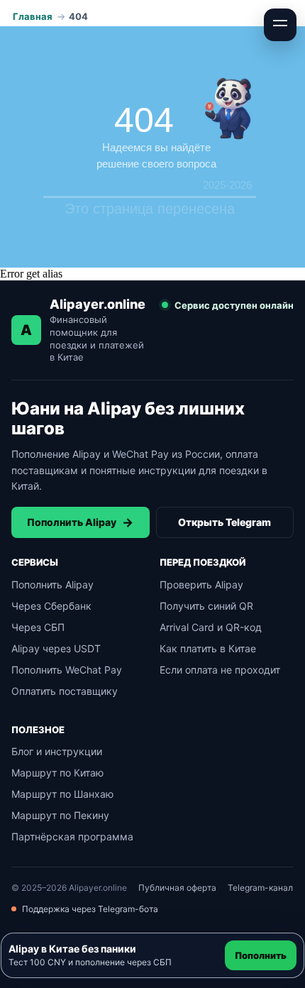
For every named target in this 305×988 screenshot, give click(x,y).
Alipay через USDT (56, 648)
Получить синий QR (206, 606)
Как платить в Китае (208, 648)
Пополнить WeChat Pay (66, 670)
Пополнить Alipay (80, 522)
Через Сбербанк (51, 606)
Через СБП (38, 627)
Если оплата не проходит (220, 670)
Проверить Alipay (201, 584)
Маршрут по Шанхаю (62, 794)
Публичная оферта (177, 887)
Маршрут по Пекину (60, 815)
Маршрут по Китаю (57, 773)
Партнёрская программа (72, 836)
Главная (32, 16)
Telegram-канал (260, 887)
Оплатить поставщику (64, 691)
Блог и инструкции (56, 751)
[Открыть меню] (280, 25)
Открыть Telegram (224, 522)
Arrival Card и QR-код (211, 627)
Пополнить (261, 955)
